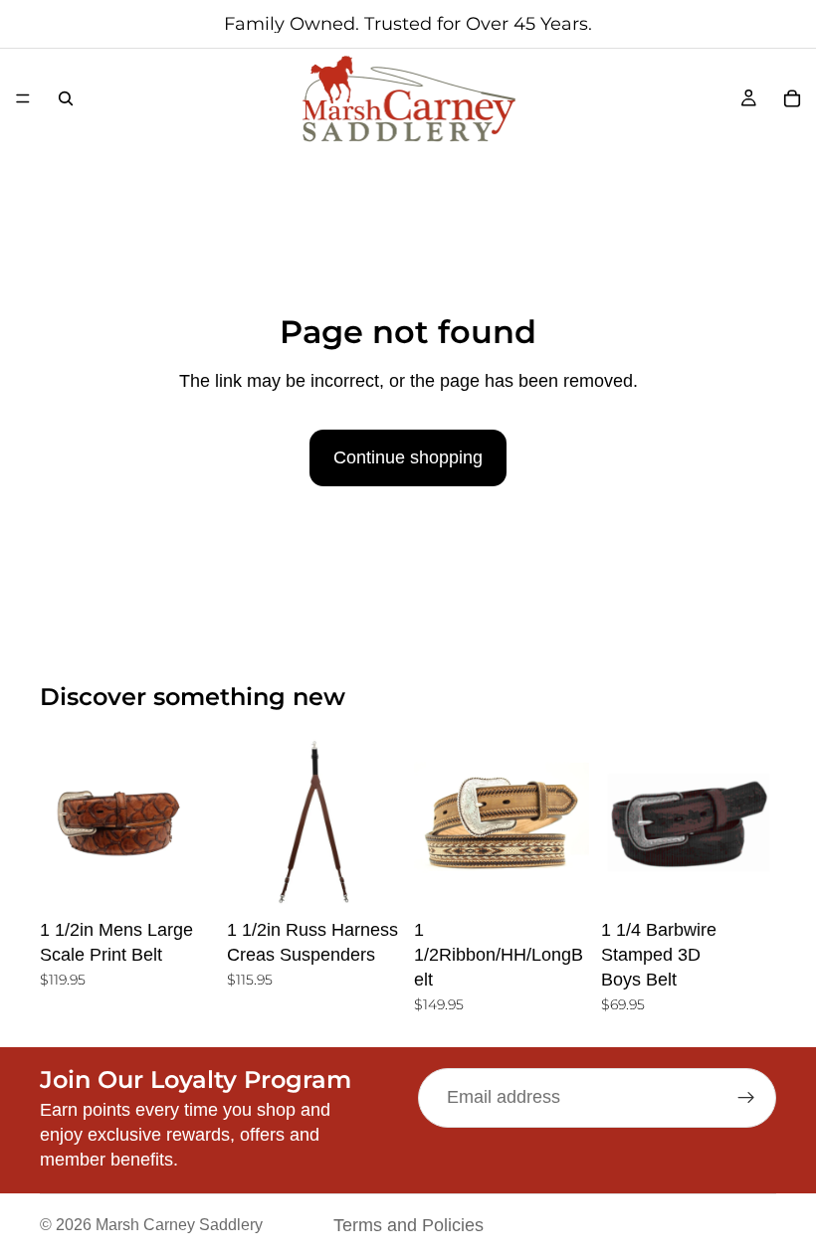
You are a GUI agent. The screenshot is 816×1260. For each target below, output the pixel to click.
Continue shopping (408, 457)
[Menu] (23, 98)
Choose (201, 878)
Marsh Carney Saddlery (179, 1224)
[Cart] (792, 98)
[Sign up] (746, 1098)
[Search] (66, 98)
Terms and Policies (408, 1225)
